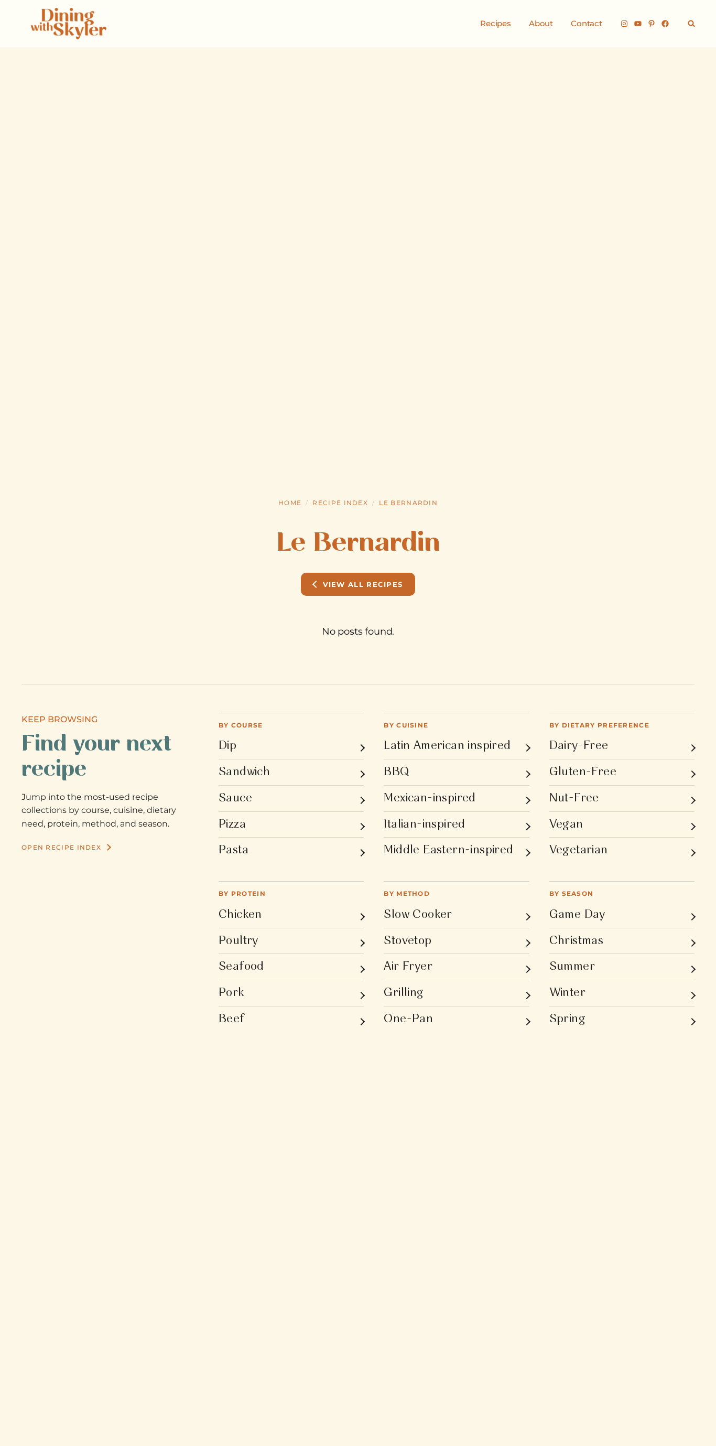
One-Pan (408, 1019)
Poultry (238, 941)
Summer (572, 966)
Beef (232, 1019)
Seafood (241, 966)
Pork (232, 993)
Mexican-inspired (429, 798)
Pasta (233, 850)
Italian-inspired (424, 824)
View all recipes (363, 584)
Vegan (566, 824)
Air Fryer (408, 966)
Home (289, 503)
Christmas (576, 941)
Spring (567, 1019)
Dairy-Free (579, 746)
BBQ (396, 772)
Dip (227, 746)
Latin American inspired (447, 746)
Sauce (235, 798)
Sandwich (244, 772)
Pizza (232, 824)
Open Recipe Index (61, 847)
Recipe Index (340, 503)
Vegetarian (578, 850)
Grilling (404, 993)
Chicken (240, 914)
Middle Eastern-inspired (448, 850)
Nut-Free (574, 798)
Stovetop (407, 941)
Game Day (577, 914)
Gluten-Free (582, 772)
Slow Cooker (418, 914)
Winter (567, 993)
